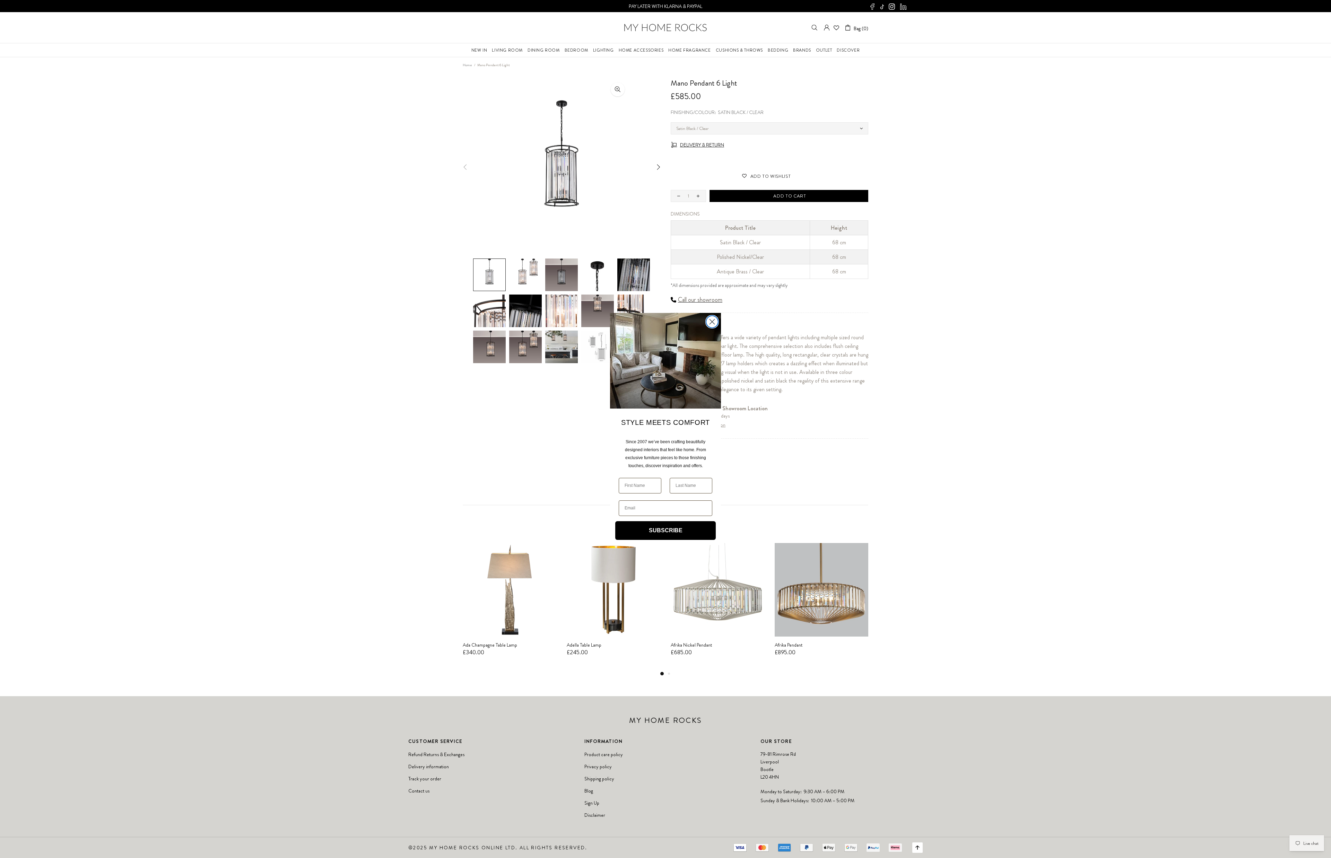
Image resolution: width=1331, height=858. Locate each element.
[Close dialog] (712, 322)
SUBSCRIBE (665, 530)
